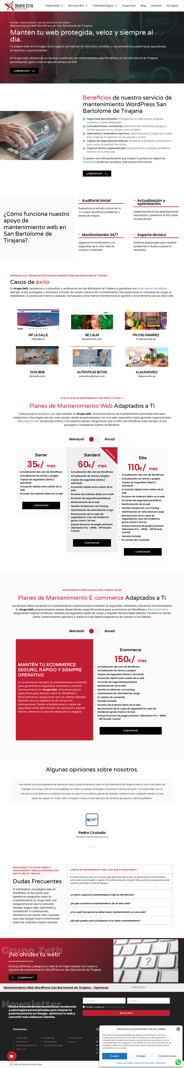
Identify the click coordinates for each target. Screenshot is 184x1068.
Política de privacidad (115, 1007)
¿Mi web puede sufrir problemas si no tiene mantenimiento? (105, 920)
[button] (178, 1029)
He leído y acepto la (105, 1007)
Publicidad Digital (103, 5)
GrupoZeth (89, 162)
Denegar (141, 1056)
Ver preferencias (167, 1056)
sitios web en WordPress (152, 288)
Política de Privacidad (144, 1063)
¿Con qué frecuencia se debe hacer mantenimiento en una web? (108, 912)
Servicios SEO (76, 5)
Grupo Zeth (129, 5)
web (81, 212)
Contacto (156, 5)
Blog (143, 5)
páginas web (31, 421)
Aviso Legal (160, 1063)
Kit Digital (172, 5)
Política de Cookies (125, 1063)
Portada (14, 22)
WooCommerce (158, 609)
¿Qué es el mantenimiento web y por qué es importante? (103, 869)
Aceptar (114, 1056)
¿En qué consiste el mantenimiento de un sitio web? (100, 903)
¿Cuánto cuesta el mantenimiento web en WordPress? (102, 894)
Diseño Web (52, 5)
